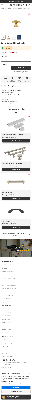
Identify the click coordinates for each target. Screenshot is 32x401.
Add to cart (20, 68)
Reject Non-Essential (16, 391)
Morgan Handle (7, 192)
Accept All (16, 387)
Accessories (7, 8)
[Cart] (30, 5)
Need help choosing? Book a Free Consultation (21, 72)
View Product (16, 140)
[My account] (27, 5)
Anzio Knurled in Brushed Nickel (12, 163)
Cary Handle (6, 221)
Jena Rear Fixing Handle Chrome (12, 134)
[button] (30, 373)
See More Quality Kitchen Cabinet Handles (14, 234)
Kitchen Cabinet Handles (15, 8)
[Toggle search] (24, 5)
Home (2, 8)
